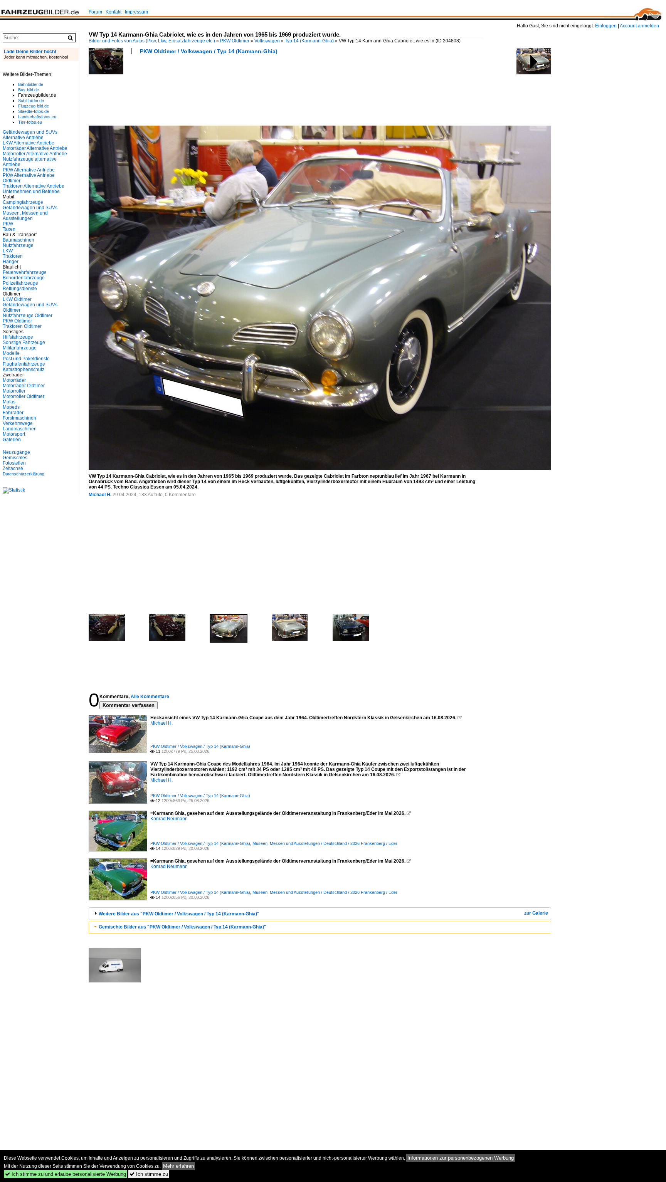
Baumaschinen (18, 240)
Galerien (12, 439)
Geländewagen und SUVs (30, 207)
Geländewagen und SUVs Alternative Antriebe (30, 134)
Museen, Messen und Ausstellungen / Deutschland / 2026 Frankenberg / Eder (324, 843)
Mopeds (11, 407)
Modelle (11, 353)
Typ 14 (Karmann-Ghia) (309, 41)
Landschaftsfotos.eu (37, 116)
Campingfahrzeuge (23, 202)
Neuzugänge (16, 452)
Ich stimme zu (149, 1174)
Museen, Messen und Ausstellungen (25, 215)
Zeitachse (13, 468)
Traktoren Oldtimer (22, 326)
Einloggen (606, 26)
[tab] (320, 913)
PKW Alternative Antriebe (29, 170)
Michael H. (100, 494)
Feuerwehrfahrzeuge (25, 272)
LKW (8, 251)
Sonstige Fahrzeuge (24, 342)
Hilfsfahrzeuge (18, 337)
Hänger (10, 261)
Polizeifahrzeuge (20, 283)
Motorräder (14, 380)
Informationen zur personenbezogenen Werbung (460, 1158)
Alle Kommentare (150, 696)
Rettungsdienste (20, 288)
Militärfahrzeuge (20, 348)
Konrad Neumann (169, 818)
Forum (95, 12)
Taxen (9, 229)
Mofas (9, 402)
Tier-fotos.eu (30, 122)
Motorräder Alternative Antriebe (35, 148)
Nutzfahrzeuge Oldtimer (27, 315)
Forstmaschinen (19, 418)
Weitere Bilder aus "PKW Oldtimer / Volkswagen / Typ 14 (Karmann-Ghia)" (179, 914)
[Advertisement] (229, 92)
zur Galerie (536, 913)
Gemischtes (15, 457)
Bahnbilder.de (30, 84)
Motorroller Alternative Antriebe (35, 153)
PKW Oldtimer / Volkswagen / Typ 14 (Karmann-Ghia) (209, 51)
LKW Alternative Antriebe (28, 143)
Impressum (136, 12)
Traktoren (13, 256)
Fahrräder (13, 412)
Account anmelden (639, 26)
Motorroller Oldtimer (23, 396)
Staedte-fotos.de (33, 111)
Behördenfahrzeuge (24, 277)
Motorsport (14, 434)
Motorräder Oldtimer (24, 385)
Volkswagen (267, 41)
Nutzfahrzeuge (18, 245)
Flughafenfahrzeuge (24, 364)
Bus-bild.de (28, 89)
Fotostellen (14, 463)
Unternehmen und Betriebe (31, 191)
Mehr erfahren (178, 1166)
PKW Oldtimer (234, 41)
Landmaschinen (20, 428)
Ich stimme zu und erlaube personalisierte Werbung (65, 1174)
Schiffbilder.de (31, 100)
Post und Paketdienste (26, 358)
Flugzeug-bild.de (33, 106)
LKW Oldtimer (17, 299)
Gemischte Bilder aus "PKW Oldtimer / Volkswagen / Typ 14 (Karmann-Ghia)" (182, 927)
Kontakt (113, 12)
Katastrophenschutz (23, 369)
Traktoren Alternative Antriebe (33, 186)
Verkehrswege (18, 423)
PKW (8, 224)
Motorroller (14, 391)
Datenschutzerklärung (23, 474)
